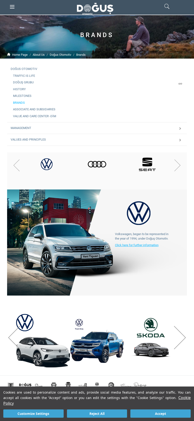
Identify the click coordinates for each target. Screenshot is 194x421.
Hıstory (19, 89)
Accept (160, 413)
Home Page (20, 54)
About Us (39, 54)
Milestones (22, 96)
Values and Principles (28, 139)
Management (21, 128)
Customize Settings (33, 413)
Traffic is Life (24, 75)
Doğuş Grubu (23, 82)
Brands (81, 54)
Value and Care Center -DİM (34, 116)
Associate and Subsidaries (34, 109)
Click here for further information (137, 245)
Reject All (97, 413)
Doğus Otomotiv (60, 54)
